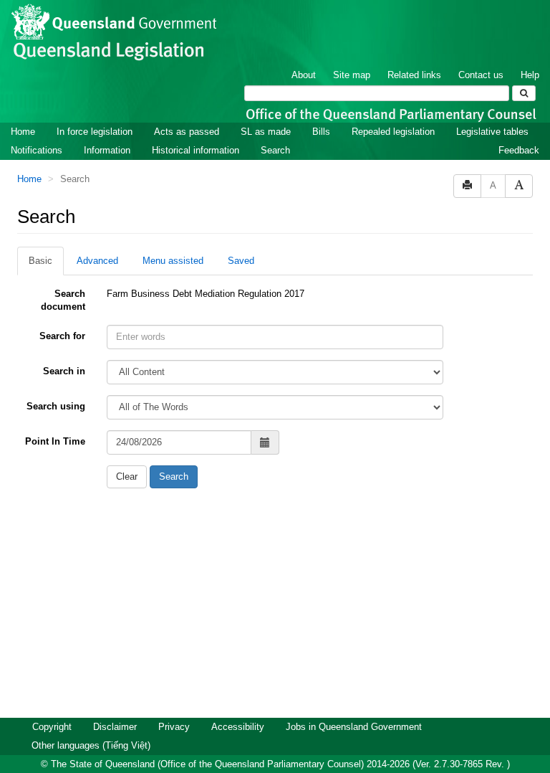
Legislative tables (492, 131)
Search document (63, 300)
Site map (351, 75)
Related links (414, 75)
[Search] (524, 93)
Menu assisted (173, 260)
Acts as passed (186, 131)
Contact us (480, 75)
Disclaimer (115, 726)
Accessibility (237, 726)
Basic (40, 260)
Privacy (174, 726)
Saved (241, 260)
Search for (62, 336)
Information (107, 150)
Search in (64, 371)
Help (530, 75)
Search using (55, 406)
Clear (127, 476)
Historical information (195, 150)
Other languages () (91, 745)
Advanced (97, 260)
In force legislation (94, 131)
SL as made (266, 131)
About (303, 75)
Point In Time (55, 441)
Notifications (36, 150)
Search (275, 150)
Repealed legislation (393, 131)
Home (23, 131)
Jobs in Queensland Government (354, 726)
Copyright (52, 726)
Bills (321, 131)
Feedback (518, 150)
